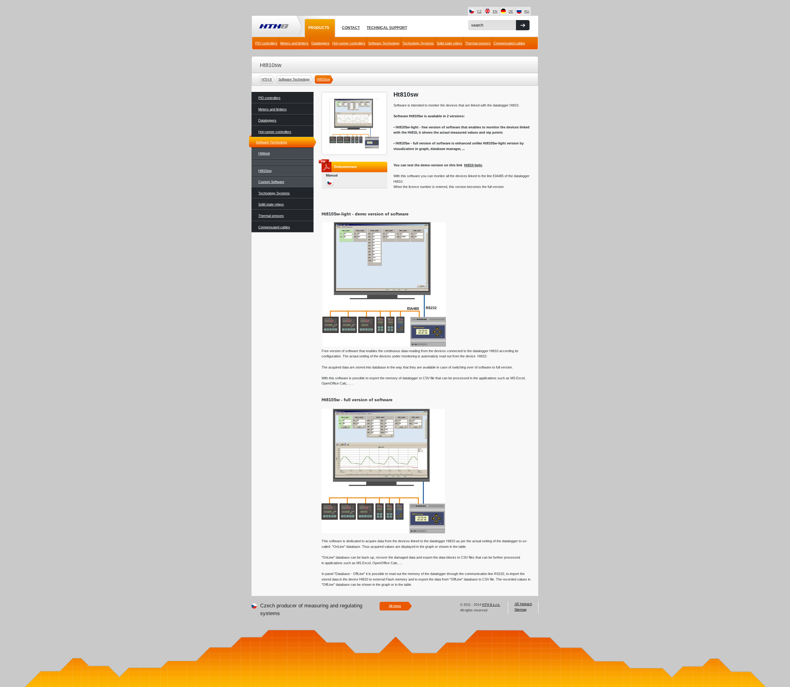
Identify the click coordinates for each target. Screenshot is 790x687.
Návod (330, 183)
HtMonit (264, 153)
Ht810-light (473, 165)
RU (526, 11)
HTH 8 (267, 79)
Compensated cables (509, 43)
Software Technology (384, 43)
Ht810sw (323, 79)
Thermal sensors (478, 43)
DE (511, 11)
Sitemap (520, 609)
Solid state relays (449, 43)
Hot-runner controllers (348, 43)
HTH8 (273, 27)
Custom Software (271, 182)
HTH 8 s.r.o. (491, 604)
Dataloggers (320, 43)
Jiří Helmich (523, 604)
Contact (351, 28)
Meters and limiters (294, 43)
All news (395, 606)
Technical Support (387, 28)
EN (495, 11)
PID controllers (266, 43)
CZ (479, 11)
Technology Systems (418, 43)
